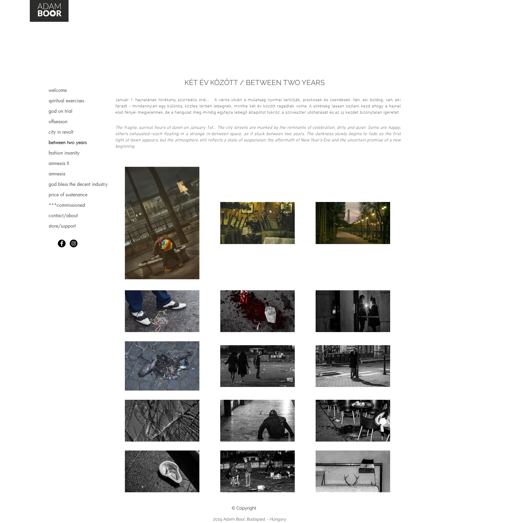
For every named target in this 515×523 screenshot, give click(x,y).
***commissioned (67, 205)
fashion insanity (64, 153)
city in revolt (61, 132)
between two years (68, 142)
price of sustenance (68, 195)
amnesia (57, 174)
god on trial (60, 111)
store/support (62, 226)
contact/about (63, 215)
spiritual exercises (66, 101)
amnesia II (59, 163)
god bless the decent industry (78, 184)
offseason (58, 121)
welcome (58, 90)
